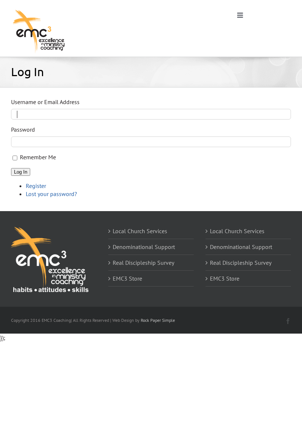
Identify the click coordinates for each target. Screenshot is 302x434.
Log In (20, 172)
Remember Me (38, 157)
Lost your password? (51, 194)
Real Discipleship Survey (143, 262)
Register (36, 185)
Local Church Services (140, 231)
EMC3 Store (127, 278)
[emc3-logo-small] (38, 10)
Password (23, 129)
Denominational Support (144, 246)
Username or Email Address (45, 102)
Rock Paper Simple (158, 320)
